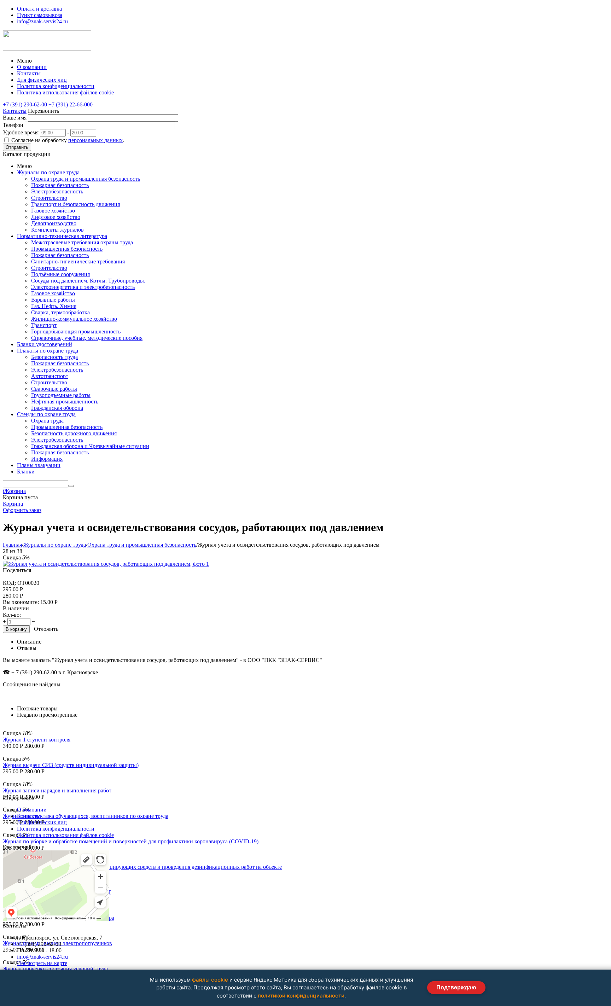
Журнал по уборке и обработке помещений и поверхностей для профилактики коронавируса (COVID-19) (130, 841)
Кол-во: (12, 615)
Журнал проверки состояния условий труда (55, 969)
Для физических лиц (42, 80)
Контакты (29, 73)
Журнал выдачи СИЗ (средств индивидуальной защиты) (71, 765)
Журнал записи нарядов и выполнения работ (57, 790)
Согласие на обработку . (67, 140)
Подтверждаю (456, 987)
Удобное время (21, 132)
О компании (32, 67)
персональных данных (95, 140)
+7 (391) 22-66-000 (70, 104)
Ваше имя (15, 118)
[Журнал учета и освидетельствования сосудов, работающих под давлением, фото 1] (106, 564)
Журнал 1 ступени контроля (36, 740)
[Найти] (71, 486)
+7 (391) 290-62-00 (25, 104)
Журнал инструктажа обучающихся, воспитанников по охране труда (85, 816)
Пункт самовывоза (39, 15)
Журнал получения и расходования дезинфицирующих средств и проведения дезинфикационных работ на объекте (142, 867)
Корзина (13, 504)
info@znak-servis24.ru (42, 21)
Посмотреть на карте (42, 963)
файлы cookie (210, 979)
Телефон (13, 125)
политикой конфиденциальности (301, 995)
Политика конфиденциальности (55, 86)
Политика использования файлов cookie (65, 92)
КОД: (9, 583)
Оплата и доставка (39, 9)
